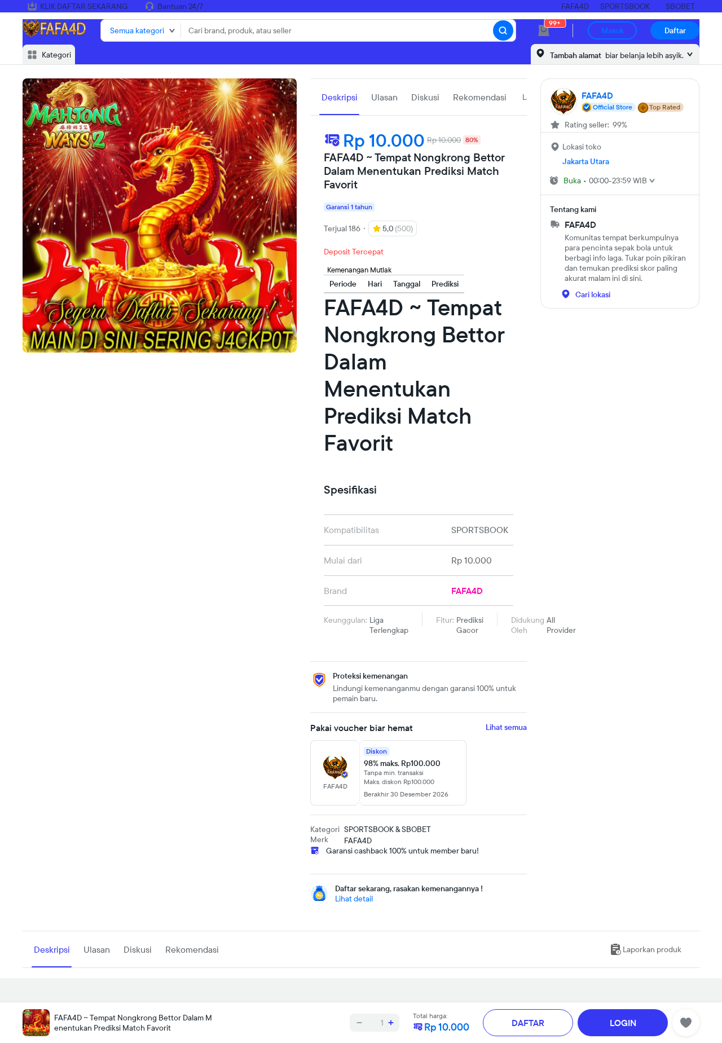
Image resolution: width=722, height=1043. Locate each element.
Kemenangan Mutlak (359, 269)
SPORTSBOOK (625, 6)
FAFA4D (575, 6)
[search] (503, 30)
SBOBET (680, 6)
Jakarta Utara (585, 161)
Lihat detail (354, 899)
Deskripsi (340, 97)
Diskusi (425, 97)
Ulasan (384, 97)
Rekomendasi (480, 97)
